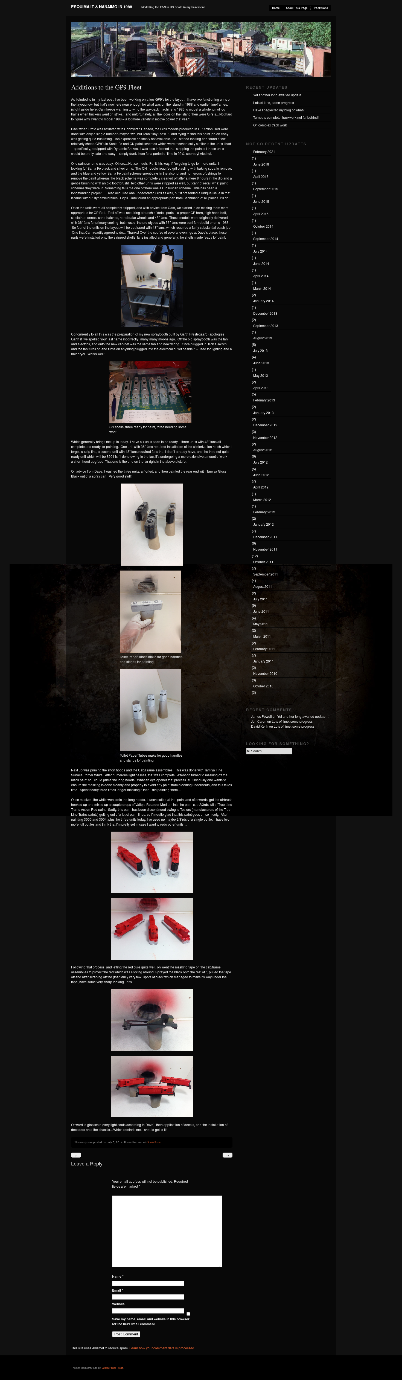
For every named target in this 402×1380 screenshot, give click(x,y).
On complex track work (270, 125)
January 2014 (263, 300)
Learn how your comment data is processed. (162, 1348)
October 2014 (263, 226)
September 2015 (265, 188)
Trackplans (320, 8)
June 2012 (261, 474)
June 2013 (261, 362)
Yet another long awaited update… (279, 94)
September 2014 (265, 238)
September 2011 (265, 574)
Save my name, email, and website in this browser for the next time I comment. (151, 1321)
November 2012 (265, 437)
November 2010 (265, 673)
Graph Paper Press (112, 1368)
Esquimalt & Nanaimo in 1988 (101, 6)
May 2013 (260, 375)
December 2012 (265, 425)
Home (276, 8)
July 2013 (260, 350)
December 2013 (265, 313)
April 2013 (261, 387)
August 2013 (262, 337)
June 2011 (261, 611)
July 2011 (260, 599)
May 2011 (260, 623)
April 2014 (261, 275)
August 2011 (262, 586)
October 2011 (263, 561)
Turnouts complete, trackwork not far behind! (286, 117)
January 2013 (263, 412)
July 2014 (260, 251)
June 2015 (261, 201)
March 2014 (262, 288)
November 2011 (265, 549)
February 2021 (264, 151)
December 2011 (265, 536)
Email (117, 1290)
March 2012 (262, 499)
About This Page (297, 8)
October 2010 (263, 686)
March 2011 (262, 636)
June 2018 (261, 164)
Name (118, 1276)
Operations (154, 1142)
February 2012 (264, 512)
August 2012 (262, 449)
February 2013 (264, 400)
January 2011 (263, 661)
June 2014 (261, 263)
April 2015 (261, 213)
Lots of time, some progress (273, 102)
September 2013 (265, 325)
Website (118, 1303)
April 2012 (261, 487)
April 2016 (261, 176)
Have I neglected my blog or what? (279, 110)
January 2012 (263, 524)
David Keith (259, 726)
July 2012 (260, 462)
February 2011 (264, 648)
